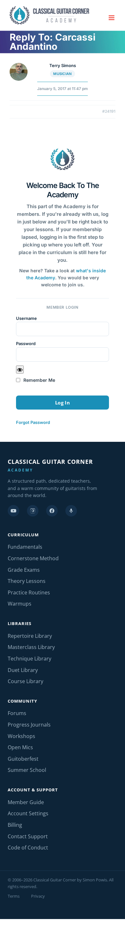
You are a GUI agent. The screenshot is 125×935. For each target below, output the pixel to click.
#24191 (108, 111)
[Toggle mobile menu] (112, 17)
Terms (14, 896)
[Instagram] (32, 511)
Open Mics (20, 747)
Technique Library (29, 658)
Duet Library (23, 670)
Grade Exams (24, 569)
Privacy (38, 896)
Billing (15, 824)
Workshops (21, 736)
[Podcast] (71, 511)
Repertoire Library (30, 635)
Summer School (27, 769)
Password (26, 343)
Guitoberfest (23, 758)
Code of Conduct (28, 847)
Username (26, 318)
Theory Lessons (27, 580)
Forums (17, 713)
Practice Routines (29, 592)
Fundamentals (25, 546)
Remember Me (38, 380)
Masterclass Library (31, 647)
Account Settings (28, 813)
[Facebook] (52, 511)
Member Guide (26, 802)
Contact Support (28, 836)
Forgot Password (33, 422)
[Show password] (20, 369)
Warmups (19, 603)
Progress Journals (29, 724)
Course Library (25, 681)
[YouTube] (13, 511)
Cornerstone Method (33, 558)
